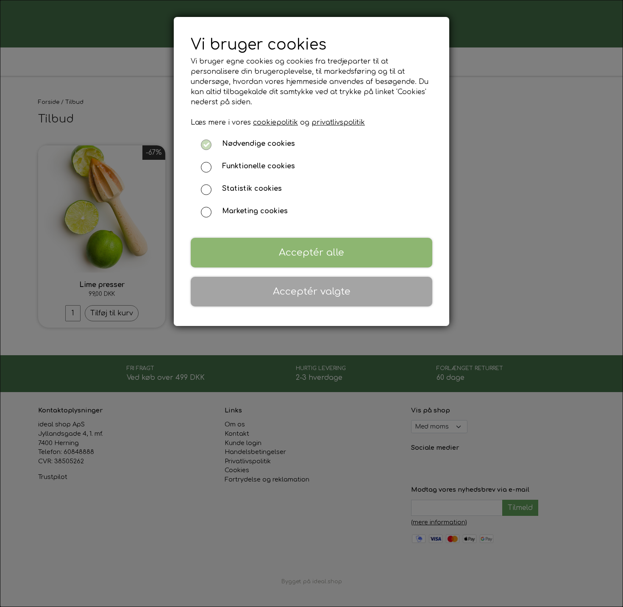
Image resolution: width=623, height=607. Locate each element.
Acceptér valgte (311, 291)
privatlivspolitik (338, 122)
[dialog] (311, 303)
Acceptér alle (311, 252)
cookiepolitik (275, 122)
